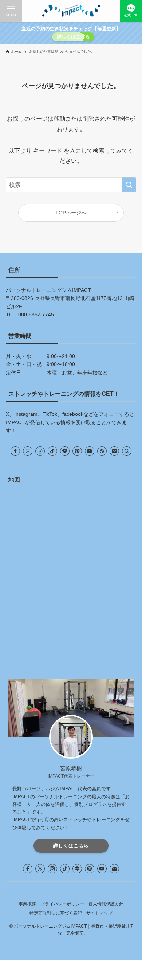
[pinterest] (77, 451)
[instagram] (40, 451)
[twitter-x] (27, 451)
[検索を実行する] (129, 184)
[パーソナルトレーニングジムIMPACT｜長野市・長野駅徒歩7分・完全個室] (71, 11)
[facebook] (15, 451)
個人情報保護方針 (105, 903)
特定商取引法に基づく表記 (55, 913)
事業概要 (27, 903)
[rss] (102, 451)
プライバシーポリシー (62, 903)
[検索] (126, 451)
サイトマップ (99, 913)
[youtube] (89, 451)
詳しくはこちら (73, 36)
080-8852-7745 (36, 314)
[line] (65, 451)
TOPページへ (70, 213)
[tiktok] (52, 451)
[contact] (114, 451)
